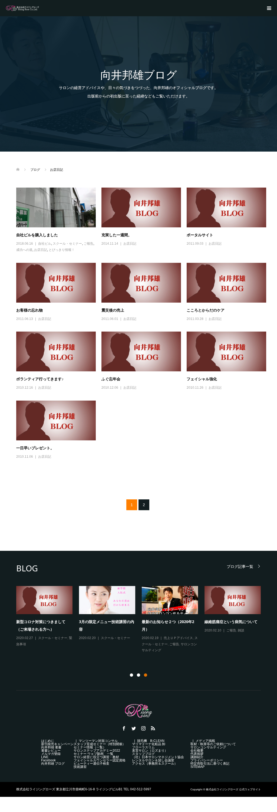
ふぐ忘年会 (110, 378)
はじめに (47, 741)
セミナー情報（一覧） (90, 747)
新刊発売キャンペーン (57, 744)
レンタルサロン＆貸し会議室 (153, 760)
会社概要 (196, 750)
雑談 (241, 630)
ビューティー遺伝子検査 (91, 763)
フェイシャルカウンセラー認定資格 (103, 760)
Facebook (48, 760)
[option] (141, 619)
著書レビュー (51, 750)
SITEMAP (197, 767)
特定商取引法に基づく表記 (209, 763)
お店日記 (40, 250)
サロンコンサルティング (208, 747)
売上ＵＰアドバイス (178, 638)
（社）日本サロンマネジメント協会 (161, 757)
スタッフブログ (143, 754)
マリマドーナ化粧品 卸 (148, 744)
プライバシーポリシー (206, 760)
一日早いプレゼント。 (35, 447)
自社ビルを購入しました (37, 234)
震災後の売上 (112, 310)
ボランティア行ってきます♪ (40, 378)
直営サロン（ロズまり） (150, 750)
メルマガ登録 (51, 754)
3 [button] (145, 675)
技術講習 (80, 767)
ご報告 (88, 243)
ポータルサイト (200, 234)
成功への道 (24, 250)
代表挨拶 (196, 754)
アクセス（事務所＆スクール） (154, 763)
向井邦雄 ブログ (56, 763)
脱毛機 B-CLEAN (150, 741)
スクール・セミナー (67, 243)
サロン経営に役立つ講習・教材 (96, 757)
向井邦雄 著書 (51, 747)
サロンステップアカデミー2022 (97, 750)
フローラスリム (143, 747)
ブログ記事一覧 (240, 566)
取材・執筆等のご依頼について (213, 744)
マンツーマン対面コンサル (98, 741)
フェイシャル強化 (202, 378)
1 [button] (131, 675)
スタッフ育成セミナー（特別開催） (100, 744)
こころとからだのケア (206, 310)
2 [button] (138, 675)
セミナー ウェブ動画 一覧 (93, 754)
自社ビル (44, 243)
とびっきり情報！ (62, 250)
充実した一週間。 (116, 234)
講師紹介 (196, 757)
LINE (44, 757)
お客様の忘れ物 (29, 310)
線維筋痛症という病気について (231, 621)
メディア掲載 (205, 741)
